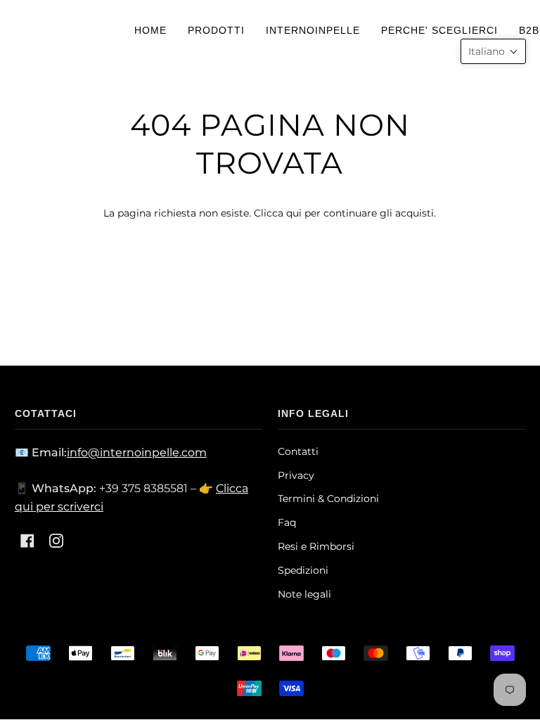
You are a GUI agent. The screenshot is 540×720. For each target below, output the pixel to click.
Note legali (304, 594)
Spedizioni (303, 570)
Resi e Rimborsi (316, 546)
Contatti (298, 451)
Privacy (296, 475)
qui (294, 213)
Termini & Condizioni (328, 498)
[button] (493, 51)
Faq (287, 522)
